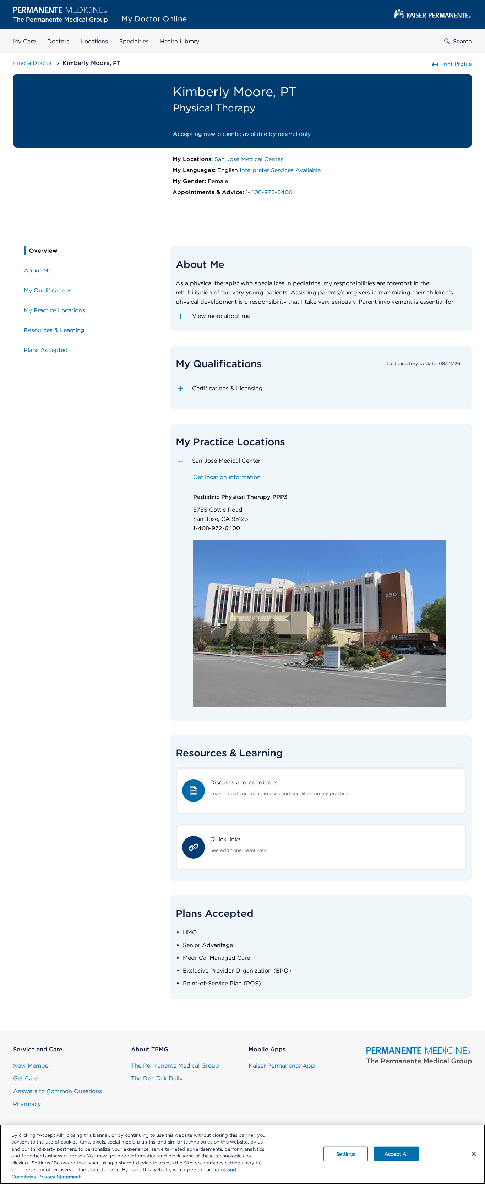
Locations (94, 41)
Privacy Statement (59, 1176)
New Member (31, 1065)
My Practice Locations (54, 310)
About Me (37, 270)
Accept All (396, 1153)
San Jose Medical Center (248, 159)
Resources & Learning (54, 330)
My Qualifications (48, 290)
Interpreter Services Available (280, 170)
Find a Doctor (33, 63)
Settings (345, 1153)
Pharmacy (27, 1104)
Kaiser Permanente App (282, 1065)
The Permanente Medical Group (175, 1065)
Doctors (58, 41)
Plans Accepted (46, 350)
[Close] (473, 1154)
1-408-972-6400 (269, 192)
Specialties (134, 41)
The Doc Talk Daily (156, 1078)
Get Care (25, 1078)
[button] (321, 316)
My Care (24, 41)
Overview (43, 250)
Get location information (227, 477)
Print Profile (456, 64)
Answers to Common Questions (57, 1091)
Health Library (179, 41)
